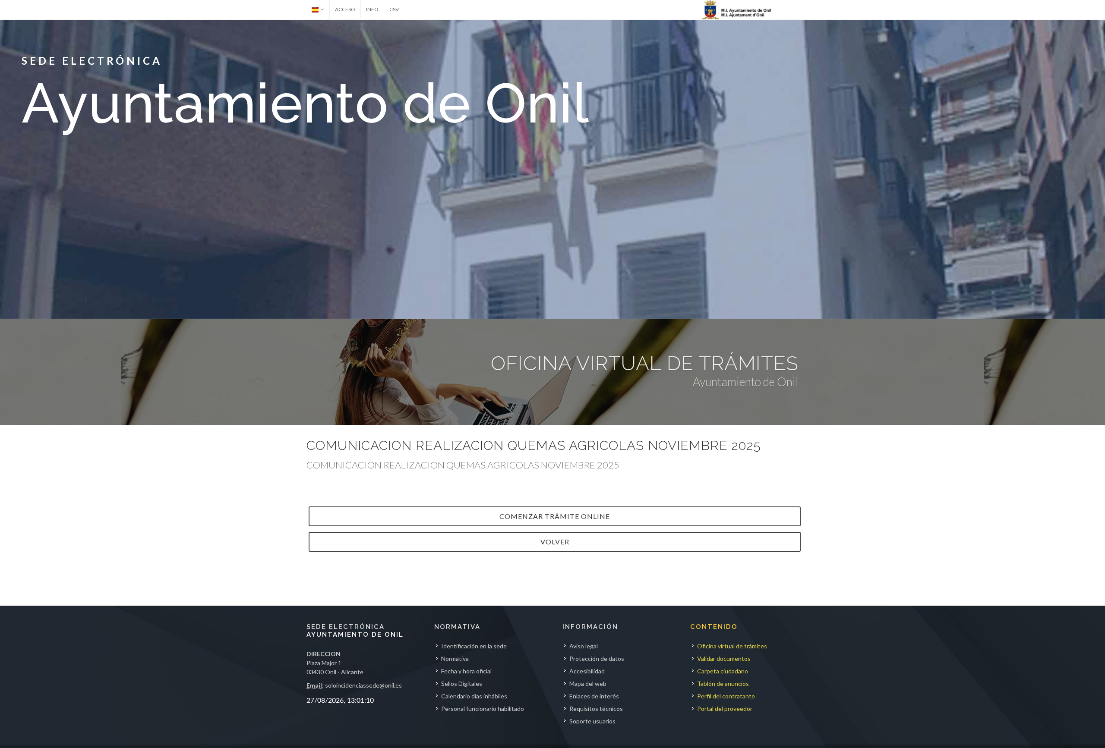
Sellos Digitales (461, 683)
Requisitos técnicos (596, 708)
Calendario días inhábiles (474, 696)
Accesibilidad (587, 671)
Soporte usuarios (592, 721)
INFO (372, 9)
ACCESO (345, 9)
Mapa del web (587, 683)
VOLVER (554, 541)
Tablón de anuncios (723, 683)
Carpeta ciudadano (722, 671)
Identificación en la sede (474, 646)
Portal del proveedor (724, 708)
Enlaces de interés (594, 696)
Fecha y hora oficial (466, 671)
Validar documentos (724, 658)
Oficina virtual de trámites (732, 646)
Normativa (455, 658)
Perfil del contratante (726, 696)
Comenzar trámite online (554, 516)
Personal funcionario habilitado (482, 708)
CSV (394, 9)
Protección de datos (596, 658)
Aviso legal (583, 646)
